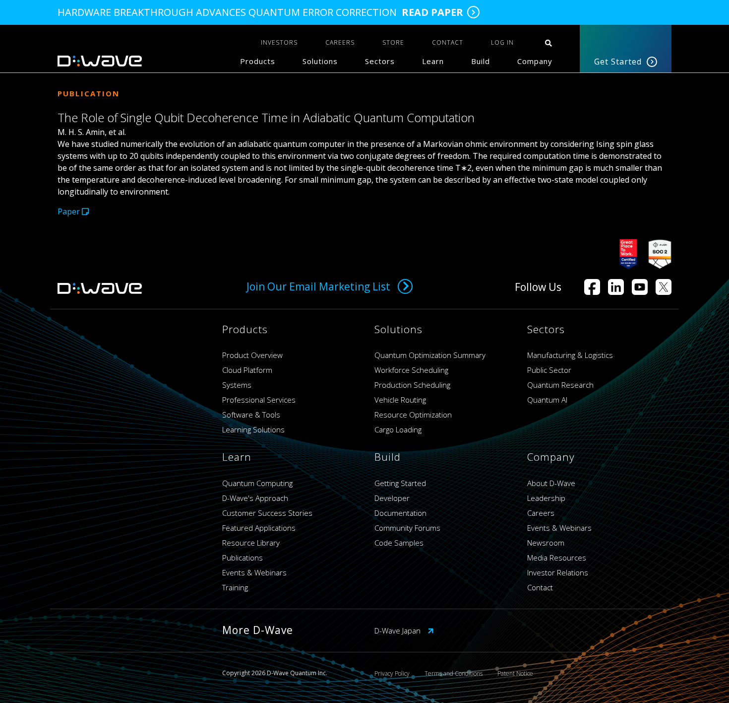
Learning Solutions (253, 429)
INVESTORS (279, 42)
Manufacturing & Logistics (570, 355)
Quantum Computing (257, 483)
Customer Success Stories (267, 513)
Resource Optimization (413, 415)
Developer (392, 498)
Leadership (546, 498)
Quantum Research (560, 385)
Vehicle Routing (400, 400)
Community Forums (407, 528)
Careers (540, 513)
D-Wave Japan (398, 630)
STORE (393, 42)
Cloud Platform (247, 370)
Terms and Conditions (454, 673)
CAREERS (340, 42)
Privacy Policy (392, 673)
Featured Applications (259, 528)
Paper (70, 211)
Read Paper (432, 12)
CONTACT (447, 42)
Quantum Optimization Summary (430, 355)
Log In (502, 42)
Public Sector (549, 370)
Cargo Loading (398, 429)
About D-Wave (551, 483)
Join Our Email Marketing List (318, 286)
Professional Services (259, 400)
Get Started (618, 61)
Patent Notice (515, 673)
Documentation (400, 513)
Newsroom (545, 543)
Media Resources (556, 557)
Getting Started (400, 483)
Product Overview (252, 355)
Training (235, 587)
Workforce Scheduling (411, 370)
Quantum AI (547, 400)
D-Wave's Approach (255, 498)
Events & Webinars (254, 572)
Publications (242, 557)
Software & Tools (251, 415)
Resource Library (251, 543)
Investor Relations (557, 572)
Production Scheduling (412, 385)
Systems (236, 385)
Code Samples (399, 543)
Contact (540, 587)
